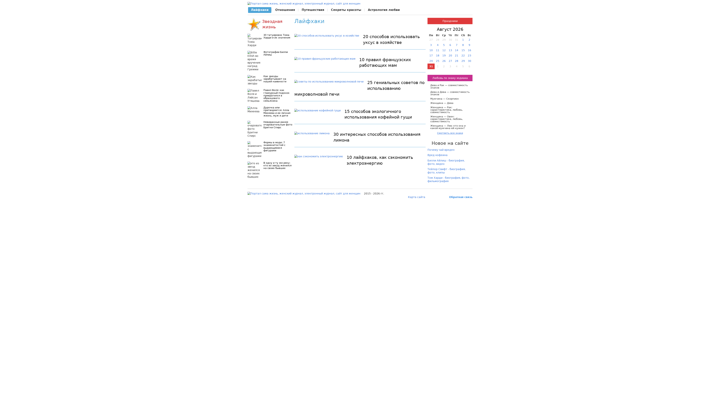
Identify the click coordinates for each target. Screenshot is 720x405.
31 (431, 66)
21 (456, 55)
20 (450, 55)
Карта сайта (416, 197)
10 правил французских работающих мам (385, 62)
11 (437, 50)
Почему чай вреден (441, 149)
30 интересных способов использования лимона (376, 137)
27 (450, 60)
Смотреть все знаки (450, 133)
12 (444, 50)
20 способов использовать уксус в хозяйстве (391, 39)
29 (463, 60)
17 (431, 55)
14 (456, 50)
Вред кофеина (438, 155)
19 (444, 55)
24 (431, 60)
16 (469, 50)
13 (450, 50)
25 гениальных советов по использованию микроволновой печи (359, 88)
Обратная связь (460, 197)
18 (437, 55)
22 (463, 55)
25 (437, 60)
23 (469, 55)
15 (463, 50)
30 (469, 60)
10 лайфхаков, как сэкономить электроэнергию (380, 160)
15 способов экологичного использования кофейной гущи (378, 114)
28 (456, 60)
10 (431, 50)
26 (444, 60)
